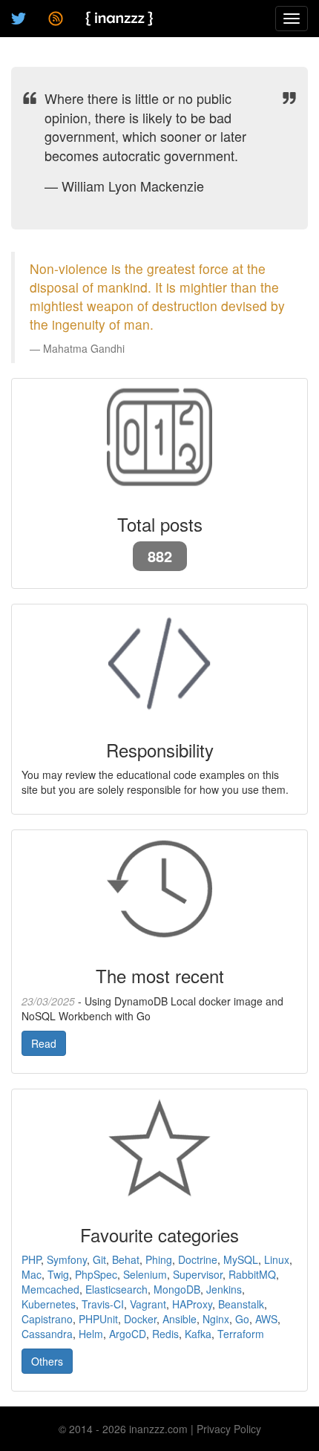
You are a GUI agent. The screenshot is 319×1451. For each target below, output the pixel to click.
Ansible (179, 1318)
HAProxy (192, 1304)
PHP (31, 1259)
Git (99, 1259)
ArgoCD (127, 1333)
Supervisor (198, 1274)
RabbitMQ (252, 1274)
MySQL (240, 1259)
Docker (140, 1318)
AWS (266, 1318)
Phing (158, 1259)
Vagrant (148, 1304)
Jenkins (224, 1289)
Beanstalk (241, 1304)
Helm (91, 1333)
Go (242, 1318)
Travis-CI (103, 1304)
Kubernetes (49, 1304)
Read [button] (43, 1043)
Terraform (240, 1333)
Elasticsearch (116, 1289)
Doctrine (197, 1259)
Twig (58, 1274)
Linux (276, 1259)
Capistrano (47, 1318)
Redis (165, 1333)
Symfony (67, 1259)
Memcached (50, 1289)
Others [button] (47, 1361)
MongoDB (177, 1289)
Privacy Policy (229, 1428)
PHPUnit (98, 1318)
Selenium (145, 1274)
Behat (125, 1259)
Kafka (198, 1333)
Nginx (216, 1318)
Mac (32, 1274)
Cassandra (47, 1333)
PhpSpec (96, 1274)
